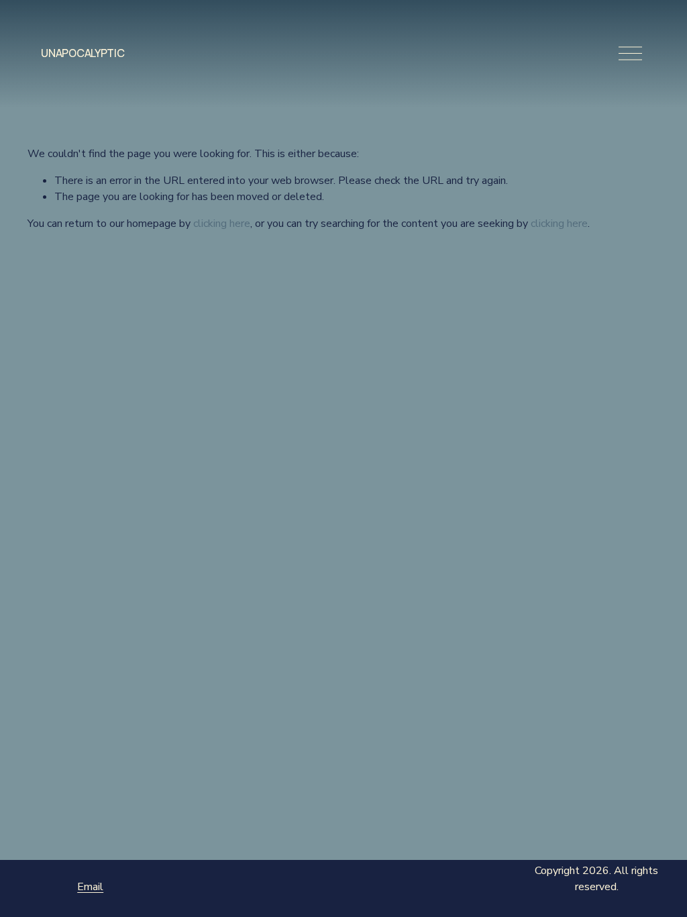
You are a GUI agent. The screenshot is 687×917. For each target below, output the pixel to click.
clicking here (221, 223)
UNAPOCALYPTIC (82, 53)
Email (90, 886)
